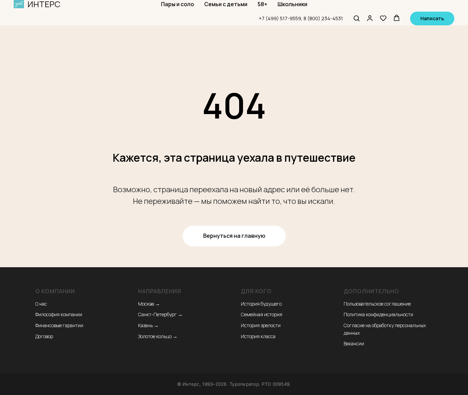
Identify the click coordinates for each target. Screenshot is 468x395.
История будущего (261, 303)
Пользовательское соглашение (377, 303)
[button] (356, 18)
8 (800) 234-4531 (323, 18)
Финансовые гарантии (59, 325)
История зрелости (261, 325)
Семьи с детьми (225, 4)
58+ (262, 4)
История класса (258, 336)
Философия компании (58, 314)
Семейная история (261, 314)
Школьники (292, 4)
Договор (44, 336)
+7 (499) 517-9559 (280, 18)
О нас (41, 303)
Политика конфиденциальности (378, 314)
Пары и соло (177, 4)
